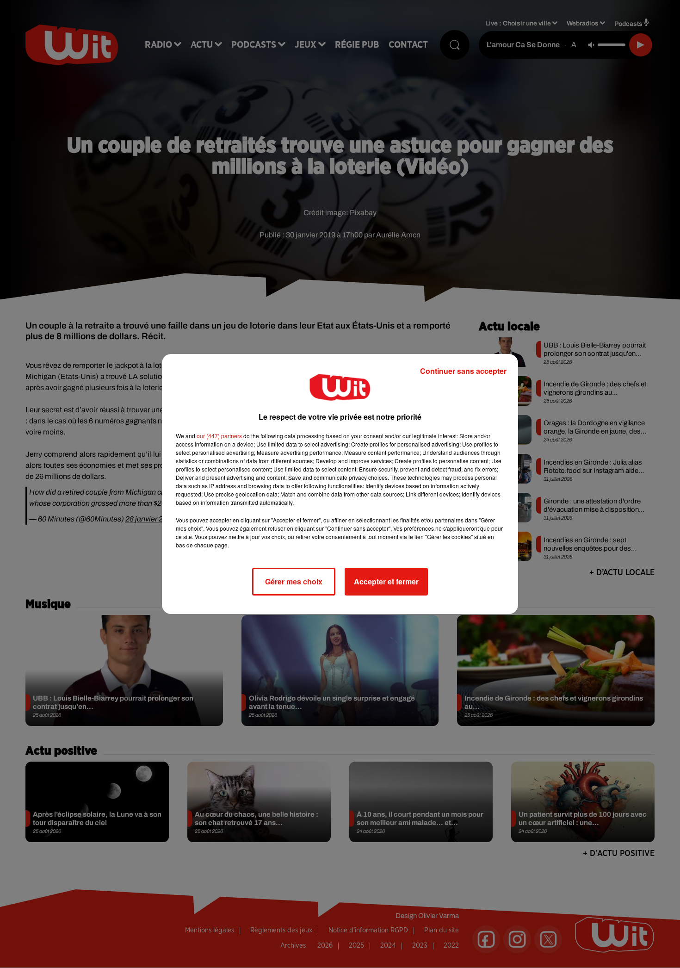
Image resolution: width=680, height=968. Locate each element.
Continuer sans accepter (463, 371)
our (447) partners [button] (219, 436)
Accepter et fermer (386, 581)
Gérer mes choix (293, 581)
